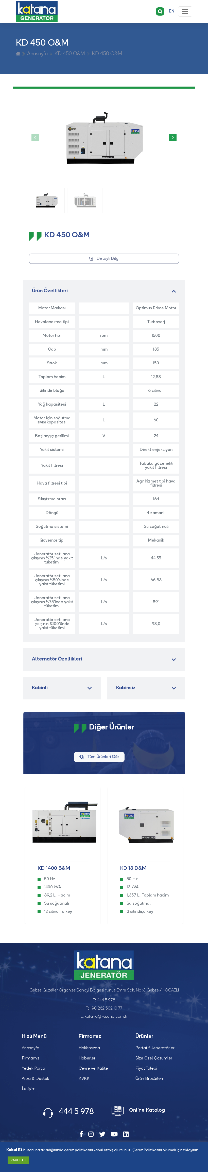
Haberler (87, 1058)
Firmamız (30, 1058)
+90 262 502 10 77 (106, 1008)
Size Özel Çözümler (153, 1058)
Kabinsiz (125, 688)
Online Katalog (146, 1110)
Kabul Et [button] (18, 1160)
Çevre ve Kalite (93, 1069)
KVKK (84, 1079)
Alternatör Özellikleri (57, 659)
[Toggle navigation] (185, 11)
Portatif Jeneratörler (155, 1048)
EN (171, 11)
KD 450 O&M (70, 54)
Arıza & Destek (35, 1079)
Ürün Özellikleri (50, 291)
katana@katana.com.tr (106, 1017)
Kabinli (40, 688)
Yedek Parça (33, 1069)
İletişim (29, 1089)
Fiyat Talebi (146, 1069)
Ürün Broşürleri (149, 1079)
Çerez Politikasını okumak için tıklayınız (165, 1150)
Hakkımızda (89, 1048)
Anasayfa (37, 54)
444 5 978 (106, 1000)
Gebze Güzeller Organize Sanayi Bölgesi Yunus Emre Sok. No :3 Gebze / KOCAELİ (104, 990)
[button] (173, 137)
